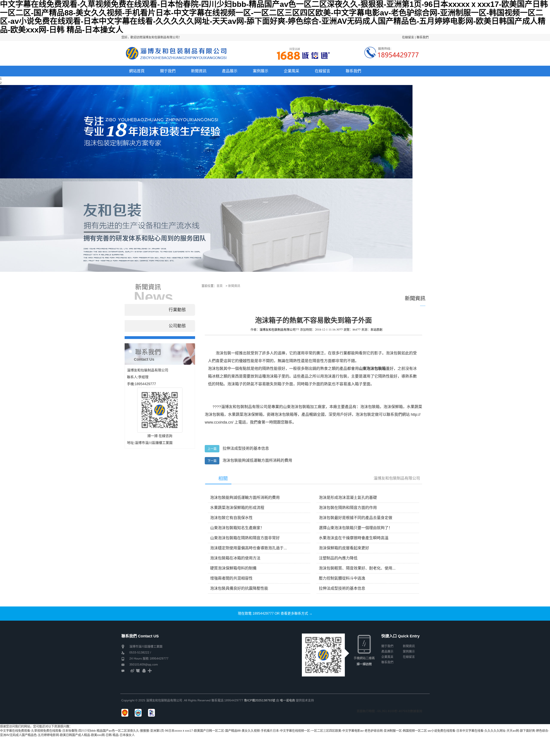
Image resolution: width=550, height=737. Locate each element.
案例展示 (409, 651)
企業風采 (387, 656)
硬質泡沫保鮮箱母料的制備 (233, 568)
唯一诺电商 (287, 700)
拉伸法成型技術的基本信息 (246, 448)
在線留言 (408, 37)
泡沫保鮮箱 (393, 407)
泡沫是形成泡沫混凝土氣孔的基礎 (348, 497)
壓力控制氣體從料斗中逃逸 (342, 578)
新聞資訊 (234, 285)
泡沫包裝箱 (370, 407)
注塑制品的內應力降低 (338, 558)
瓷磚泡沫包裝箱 (280, 414)
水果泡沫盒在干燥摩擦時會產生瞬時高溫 (353, 538)
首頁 (220, 285)
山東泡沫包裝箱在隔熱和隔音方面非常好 (245, 538)
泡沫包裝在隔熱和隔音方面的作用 (348, 508)
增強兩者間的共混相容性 (231, 578)
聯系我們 (423, 37)
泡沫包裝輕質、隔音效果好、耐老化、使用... (357, 568)
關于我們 (387, 646)
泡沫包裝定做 (367, 414)
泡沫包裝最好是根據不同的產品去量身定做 (355, 518)
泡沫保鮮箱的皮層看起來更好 (344, 548)
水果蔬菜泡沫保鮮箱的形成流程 (237, 508)
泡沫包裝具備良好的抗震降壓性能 (239, 588)
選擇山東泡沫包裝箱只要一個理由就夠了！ (355, 528)
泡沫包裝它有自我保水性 (231, 518)
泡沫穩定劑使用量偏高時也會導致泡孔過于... (248, 548)
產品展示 (387, 651)
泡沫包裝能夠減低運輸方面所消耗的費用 (257, 460)
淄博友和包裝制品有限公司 (397, 478)
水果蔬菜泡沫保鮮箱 (245, 414)
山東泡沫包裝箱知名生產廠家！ (237, 528)
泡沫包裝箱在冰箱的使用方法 (235, 558)
